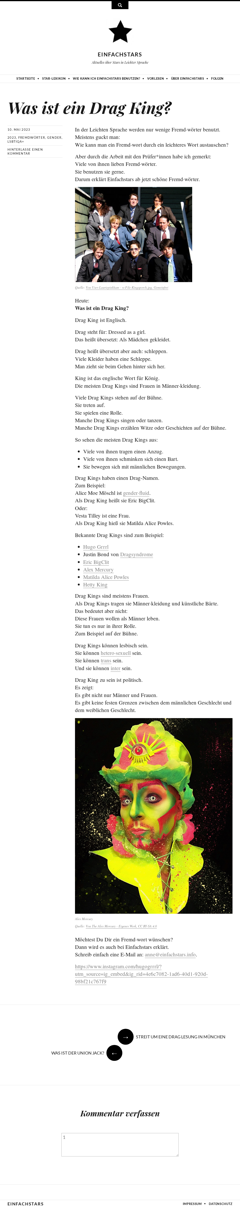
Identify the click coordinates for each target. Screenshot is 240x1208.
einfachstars (120, 54)
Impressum (192, 1204)
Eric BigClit (96, 561)
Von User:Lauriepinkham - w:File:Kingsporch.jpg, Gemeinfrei (127, 287)
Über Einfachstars (187, 78)
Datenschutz (220, 1204)
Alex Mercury (98, 569)
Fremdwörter (31, 137)
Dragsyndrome (136, 554)
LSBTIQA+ (16, 141)
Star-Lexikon (54, 78)
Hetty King (95, 584)
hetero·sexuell (116, 652)
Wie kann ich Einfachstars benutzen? (106, 78)
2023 (12, 137)
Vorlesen (155, 78)
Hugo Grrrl (96, 546)
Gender (54, 137)
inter (115, 667)
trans (106, 660)
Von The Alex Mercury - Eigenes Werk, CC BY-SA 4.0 (121, 926)
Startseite (25, 78)
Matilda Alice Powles (106, 576)
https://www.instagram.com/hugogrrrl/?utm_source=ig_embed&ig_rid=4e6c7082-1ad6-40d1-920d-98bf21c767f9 (141, 974)
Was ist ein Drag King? (89, 107)
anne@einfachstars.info (170, 954)
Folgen (217, 78)
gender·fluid (136, 492)
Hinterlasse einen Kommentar (25, 151)
